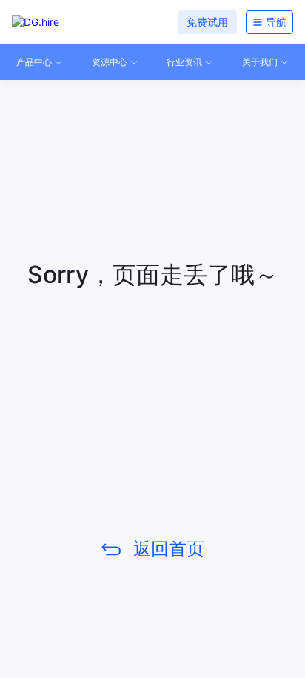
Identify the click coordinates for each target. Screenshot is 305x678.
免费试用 (207, 22)
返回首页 (168, 548)
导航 (276, 22)
